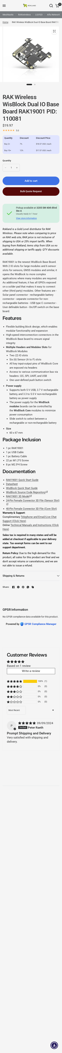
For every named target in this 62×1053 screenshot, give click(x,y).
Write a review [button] (31, 671)
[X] (18, 587)
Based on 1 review (19, 665)
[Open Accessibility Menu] (54, 1045)
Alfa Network (53, 14)
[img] (27, 723)
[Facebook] (13, 587)
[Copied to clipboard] (33, 587)
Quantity (7, 160)
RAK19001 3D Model (19, 496)
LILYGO (39, 14)
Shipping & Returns (13, 575)
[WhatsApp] (28, 587)
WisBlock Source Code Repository (27, 492)
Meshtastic (8, 14)
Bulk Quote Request (31, 191)
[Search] (51, 5)
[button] (14, 681)
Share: (6, 587)
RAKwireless (24, 14)
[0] (56, 5)
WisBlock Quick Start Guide (22, 488)
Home (5, 22)
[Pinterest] (23, 587)
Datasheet (12, 484)
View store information (26, 218)
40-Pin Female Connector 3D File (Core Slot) (31, 508)
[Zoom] (54, 31)
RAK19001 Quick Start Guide (22, 479)
